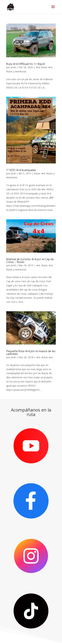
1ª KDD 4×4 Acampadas (21, 170)
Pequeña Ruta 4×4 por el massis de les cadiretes (30, 352)
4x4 (38, 67)
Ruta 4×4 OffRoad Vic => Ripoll (25, 64)
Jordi (13, 67)
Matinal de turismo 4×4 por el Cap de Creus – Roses (30, 260)
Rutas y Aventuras (16, 71)
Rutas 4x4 (46, 67)
